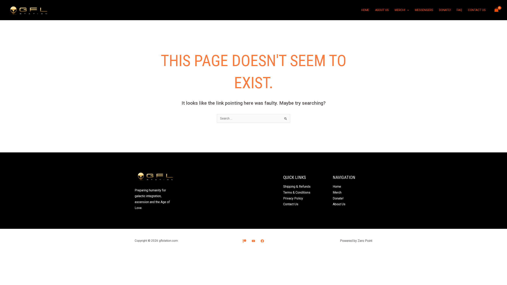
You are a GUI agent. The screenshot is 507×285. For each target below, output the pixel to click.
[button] (407, 10)
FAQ (459, 10)
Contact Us (477, 10)
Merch (337, 192)
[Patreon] (244, 241)
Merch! (400, 10)
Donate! (445, 10)
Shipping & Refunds (297, 186)
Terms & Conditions (296, 192)
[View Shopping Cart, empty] (496, 10)
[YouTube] (253, 241)
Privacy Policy (293, 198)
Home (365, 10)
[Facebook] (262, 241)
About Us (382, 10)
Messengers (424, 10)
